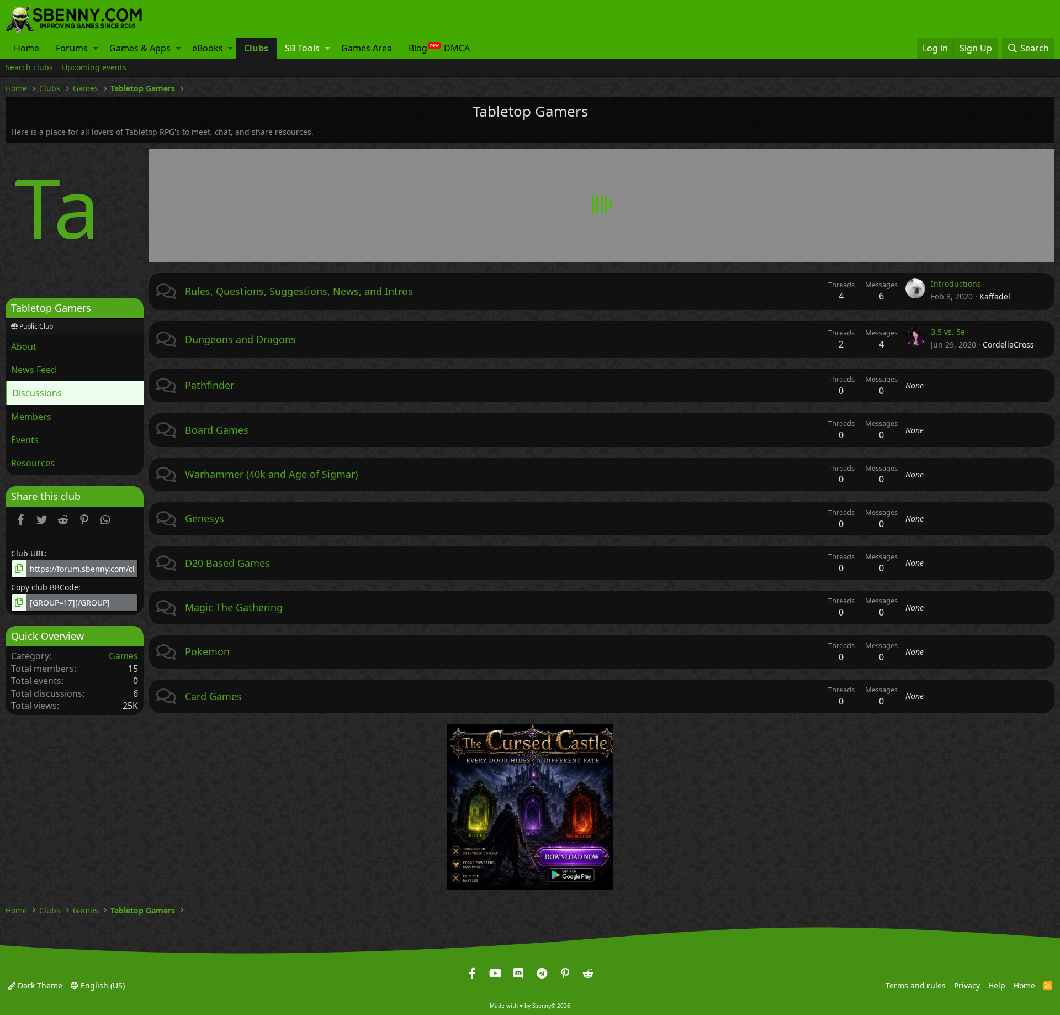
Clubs (256, 48)
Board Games (216, 429)
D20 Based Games (227, 563)
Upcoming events (94, 67)
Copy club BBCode (44, 587)
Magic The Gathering (234, 607)
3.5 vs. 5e (948, 332)
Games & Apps (140, 48)
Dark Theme (38, 985)
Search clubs (29, 67)
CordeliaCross (1008, 344)
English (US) (101, 985)
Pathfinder (209, 385)
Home (26, 48)
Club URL (28, 553)
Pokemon (207, 651)
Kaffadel (994, 296)
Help (996, 985)
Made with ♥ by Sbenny (530, 1005)
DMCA (457, 48)
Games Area (366, 48)
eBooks (207, 48)
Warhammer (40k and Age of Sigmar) (271, 474)
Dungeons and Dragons (240, 339)
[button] (95, 48)
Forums (72, 48)
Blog (418, 48)
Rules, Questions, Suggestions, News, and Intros (299, 291)
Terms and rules (916, 985)
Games (123, 656)
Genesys (204, 518)
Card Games (213, 696)
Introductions (956, 283)
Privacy (967, 985)
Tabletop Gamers (51, 307)
